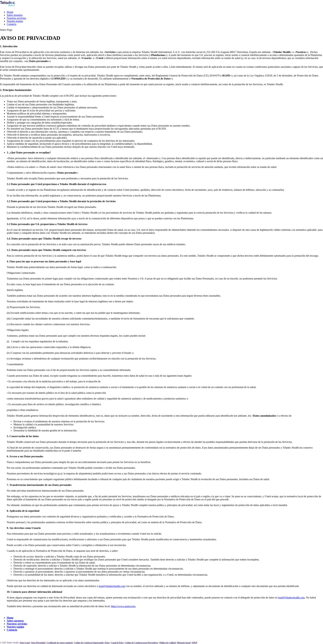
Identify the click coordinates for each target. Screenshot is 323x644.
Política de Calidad (167, 642)
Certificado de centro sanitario (59, 642)
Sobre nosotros (15, 15)
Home (10, 12)
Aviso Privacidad (38, 642)
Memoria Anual (183, 642)
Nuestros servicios (16, 18)
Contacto (11, 24)
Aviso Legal (25, 642)
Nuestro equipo (15, 21)
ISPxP (194, 642)
